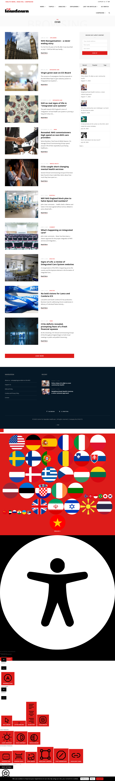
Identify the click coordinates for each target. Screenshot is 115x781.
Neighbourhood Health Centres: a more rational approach (62, 392)
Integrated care (54, 69)
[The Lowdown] (17, 10)
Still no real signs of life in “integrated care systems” (54, 104)
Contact (7, 397)
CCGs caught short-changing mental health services (55, 167)
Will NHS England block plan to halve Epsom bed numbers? (56, 199)
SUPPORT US (101, 2)
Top (58, 425)
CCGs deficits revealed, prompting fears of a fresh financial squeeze (54, 326)
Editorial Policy (9, 389)
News (42, 6)
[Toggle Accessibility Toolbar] (2, 430)
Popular (94, 65)
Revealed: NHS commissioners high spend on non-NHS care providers (56, 135)
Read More (44, 53)
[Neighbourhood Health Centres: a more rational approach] (84, 90)
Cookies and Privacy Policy (12, 393)
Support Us (8, 384)
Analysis (62, 6)
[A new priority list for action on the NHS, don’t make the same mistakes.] (84, 121)
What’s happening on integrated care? (57, 231)
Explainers (74, 6)
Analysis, (20, 2)
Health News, (10, 2)
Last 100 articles (89, 6)
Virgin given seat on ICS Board (56, 72)
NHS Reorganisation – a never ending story (55, 42)
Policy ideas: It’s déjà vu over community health (61, 384)
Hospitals (52, 195)
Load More (39, 356)
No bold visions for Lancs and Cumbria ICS (55, 294)
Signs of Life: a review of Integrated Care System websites (57, 263)
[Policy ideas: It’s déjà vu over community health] (84, 74)
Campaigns (29, 2)
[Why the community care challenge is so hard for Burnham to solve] (84, 106)
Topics (51, 6)
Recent (85, 65)
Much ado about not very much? (90, 140)
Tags (105, 65)
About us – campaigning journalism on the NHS (17, 380)
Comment (52, 227)
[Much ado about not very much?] (84, 137)
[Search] (108, 13)
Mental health (54, 163)
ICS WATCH (105, 6)
